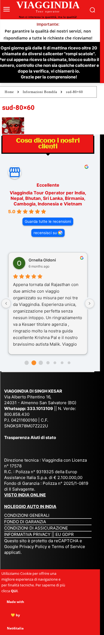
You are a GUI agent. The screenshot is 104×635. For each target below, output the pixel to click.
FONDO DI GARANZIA (25, 521)
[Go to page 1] (33, 362)
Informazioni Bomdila (40, 92)
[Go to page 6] (69, 362)
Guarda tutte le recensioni (48, 221)
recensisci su (45, 233)
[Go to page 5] (62, 362)
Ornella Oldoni (42, 260)
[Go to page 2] (41, 363)
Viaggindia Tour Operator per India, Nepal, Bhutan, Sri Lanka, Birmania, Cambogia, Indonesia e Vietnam (48, 198)
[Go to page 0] (26, 363)
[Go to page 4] (55, 362)
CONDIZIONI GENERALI (26, 515)
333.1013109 (40, 408)
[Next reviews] (89, 303)
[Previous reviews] (6, 303)
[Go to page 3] (47, 362)
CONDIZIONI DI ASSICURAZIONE (36, 528)
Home (9, 92)
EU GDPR (64, 534)
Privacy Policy (33, 546)
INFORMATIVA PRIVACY (27, 534)
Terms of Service (68, 546)
